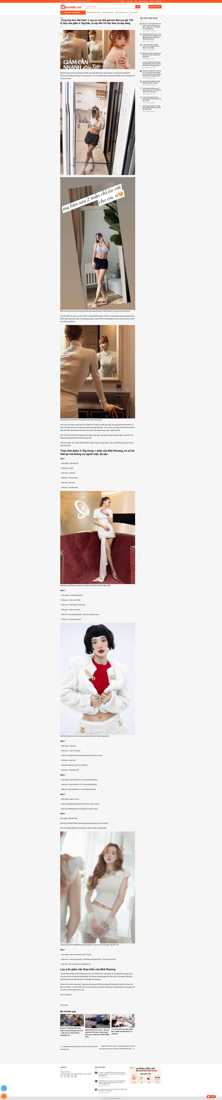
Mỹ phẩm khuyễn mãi (93, 12)
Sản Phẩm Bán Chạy (121, 12)
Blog (136, 1)
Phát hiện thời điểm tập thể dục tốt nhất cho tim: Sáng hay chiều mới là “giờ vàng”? (152, 90)
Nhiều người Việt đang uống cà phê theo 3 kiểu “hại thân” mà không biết (152, 54)
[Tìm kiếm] (137, 6)
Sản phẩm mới (133, 12)
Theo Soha (64, 1005)
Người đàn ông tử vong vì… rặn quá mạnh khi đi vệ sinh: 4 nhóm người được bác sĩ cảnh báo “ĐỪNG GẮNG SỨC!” (152, 36)
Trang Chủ (122, 1)
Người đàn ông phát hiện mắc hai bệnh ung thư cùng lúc (151, 82)
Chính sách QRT (143, 1)
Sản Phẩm (130, 1)
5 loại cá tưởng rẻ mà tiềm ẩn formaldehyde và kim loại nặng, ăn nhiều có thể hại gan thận (152, 63)
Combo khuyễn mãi (107, 12)
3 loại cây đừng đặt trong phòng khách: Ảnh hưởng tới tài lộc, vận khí (152, 98)
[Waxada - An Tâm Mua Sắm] (70, 6)
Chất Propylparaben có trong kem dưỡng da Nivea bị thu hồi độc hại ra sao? (152, 107)
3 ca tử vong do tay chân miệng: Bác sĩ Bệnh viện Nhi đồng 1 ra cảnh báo (122, 1031)
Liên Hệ (152, 1)
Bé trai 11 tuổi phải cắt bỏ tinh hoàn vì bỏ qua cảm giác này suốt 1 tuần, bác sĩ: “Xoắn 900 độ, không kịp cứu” (152, 26)
